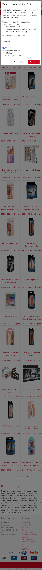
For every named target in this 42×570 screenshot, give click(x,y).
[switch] (4, 35)
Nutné (8, 48)
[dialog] (21, 285)
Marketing (10, 53)
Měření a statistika (13, 50)
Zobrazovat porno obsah (15, 35)
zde (27, 55)
